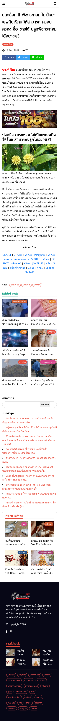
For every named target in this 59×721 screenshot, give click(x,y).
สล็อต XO (16, 263)
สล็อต (46, 259)
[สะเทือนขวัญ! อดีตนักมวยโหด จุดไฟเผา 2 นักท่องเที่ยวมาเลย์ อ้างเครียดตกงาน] (44, 368)
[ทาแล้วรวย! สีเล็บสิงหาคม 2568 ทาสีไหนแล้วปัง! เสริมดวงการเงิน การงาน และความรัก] (44, 308)
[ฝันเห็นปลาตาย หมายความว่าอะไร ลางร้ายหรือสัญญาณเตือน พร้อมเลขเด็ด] (16, 529)
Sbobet (50, 267)
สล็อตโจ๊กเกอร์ (17, 267)
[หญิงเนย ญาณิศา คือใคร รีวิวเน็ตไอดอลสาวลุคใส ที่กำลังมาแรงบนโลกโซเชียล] (42, 529)
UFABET (6, 254)
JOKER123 (37, 263)
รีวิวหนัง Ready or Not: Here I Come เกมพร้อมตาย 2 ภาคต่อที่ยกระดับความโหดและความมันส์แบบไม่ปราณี (28, 440)
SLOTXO (36, 259)
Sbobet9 (29, 272)
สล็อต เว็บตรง (21, 259)
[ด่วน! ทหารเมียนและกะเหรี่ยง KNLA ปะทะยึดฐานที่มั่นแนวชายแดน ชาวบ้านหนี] (15, 368)
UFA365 (18, 254)
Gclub (31, 267)
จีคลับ (40, 267)
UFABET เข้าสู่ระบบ (35, 254)
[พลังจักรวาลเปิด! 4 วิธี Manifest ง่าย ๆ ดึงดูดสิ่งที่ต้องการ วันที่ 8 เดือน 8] (15, 338)
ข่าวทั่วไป (26, 284)
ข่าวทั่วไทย (15, 284)
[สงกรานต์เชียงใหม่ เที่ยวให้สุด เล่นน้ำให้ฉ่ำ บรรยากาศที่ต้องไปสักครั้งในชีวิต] (42, 558)
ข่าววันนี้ (37, 284)
